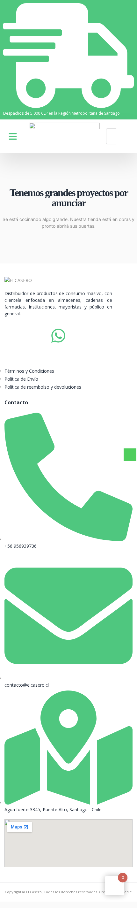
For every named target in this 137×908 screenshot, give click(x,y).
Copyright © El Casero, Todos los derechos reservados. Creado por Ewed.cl (69, 891)
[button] (12, 136)
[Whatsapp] (58, 336)
